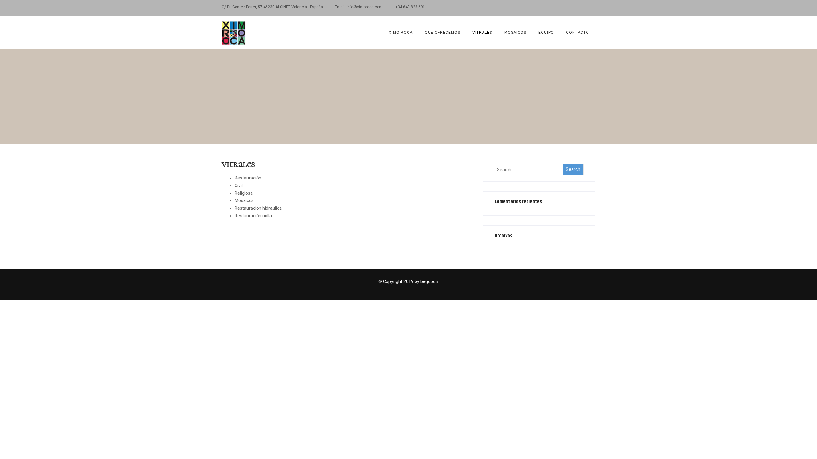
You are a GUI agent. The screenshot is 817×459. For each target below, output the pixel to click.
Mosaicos (515, 32)
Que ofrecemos (442, 32)
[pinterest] (589, 8)
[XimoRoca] (234, 18)
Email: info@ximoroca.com (359, 7)
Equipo (546, 32)
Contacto (577, 32)
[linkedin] (578, 8)
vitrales (482, 32)
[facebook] (545, 8)
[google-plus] (567, 8)
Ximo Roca (401, 32)
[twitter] (556, 8)
